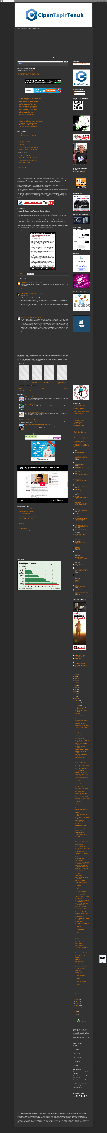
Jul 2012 (78, 997)
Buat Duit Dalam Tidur (77, 173)
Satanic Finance (78, 872)
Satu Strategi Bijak (79, 860)
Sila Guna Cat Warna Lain (81, 851)
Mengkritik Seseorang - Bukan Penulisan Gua (28, 120)
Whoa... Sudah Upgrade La (81, 846)
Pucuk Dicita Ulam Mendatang (81, 825)
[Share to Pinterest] (33, 274)
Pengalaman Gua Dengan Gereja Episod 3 (28, 107)
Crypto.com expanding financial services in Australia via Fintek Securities (81, 439)
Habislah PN (21, 523)
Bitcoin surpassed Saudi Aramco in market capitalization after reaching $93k (81, 445)
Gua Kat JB (77, 713)
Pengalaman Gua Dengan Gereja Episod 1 (28, 104)
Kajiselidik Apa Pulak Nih (80, 757)
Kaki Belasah (78, 513)
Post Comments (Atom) (28, 390)
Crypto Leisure (78, 658)
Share (101, 961)
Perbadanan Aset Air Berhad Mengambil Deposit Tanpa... (82, 866)
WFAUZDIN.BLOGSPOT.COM (81, 529)
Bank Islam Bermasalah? (80, 858)
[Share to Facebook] (32, 274)
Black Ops (21, 146)
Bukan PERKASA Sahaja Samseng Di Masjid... (80, 980)
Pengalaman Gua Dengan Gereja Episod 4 (28, 109)
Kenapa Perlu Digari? (80, 955)
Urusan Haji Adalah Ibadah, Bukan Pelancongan (29, 99)
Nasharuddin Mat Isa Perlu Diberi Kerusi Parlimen (81, 890)
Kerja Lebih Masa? (79, 807)
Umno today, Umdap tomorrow (80, 586)
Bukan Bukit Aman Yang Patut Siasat (26, 530)
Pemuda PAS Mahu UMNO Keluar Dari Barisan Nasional (82, 763)
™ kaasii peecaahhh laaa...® (81, 525)
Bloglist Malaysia (78, 541)
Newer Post (20, 388)
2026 (75, 673)
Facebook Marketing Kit (79, 408)
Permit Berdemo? (79, 786)
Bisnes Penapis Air (79, 844)
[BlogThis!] (29, 274)
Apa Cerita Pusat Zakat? (80, 855)
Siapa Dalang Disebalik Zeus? (81, 853)
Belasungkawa (78, 957)
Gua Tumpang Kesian (80, 791)
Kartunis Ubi (77, 580)
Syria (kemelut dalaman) (24, 133)
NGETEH (76, 531)
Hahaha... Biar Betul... (80, 830)
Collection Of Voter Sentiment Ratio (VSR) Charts (29, 128)
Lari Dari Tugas (78, 972)
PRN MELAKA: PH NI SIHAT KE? (81, 486)
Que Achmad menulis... (80, 568)
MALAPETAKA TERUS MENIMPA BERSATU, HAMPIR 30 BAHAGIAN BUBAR (81, 560)
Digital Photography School (81, 518)
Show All (88, 596)
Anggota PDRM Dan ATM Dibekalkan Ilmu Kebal (61, 382)
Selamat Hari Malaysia (80, 832)
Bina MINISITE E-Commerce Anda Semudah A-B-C (28, 74)
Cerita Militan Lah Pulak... (80, 880)
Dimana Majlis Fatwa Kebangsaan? (79, 821)
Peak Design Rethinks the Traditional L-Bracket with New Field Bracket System (81, 520)
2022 (75, 680)
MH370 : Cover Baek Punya (24, 162)
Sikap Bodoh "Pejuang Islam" (81, 733)
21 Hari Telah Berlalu (79, 770)
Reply (22, 288)
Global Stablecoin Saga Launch (81, 666)
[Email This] (27, 274)
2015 (75, 693)
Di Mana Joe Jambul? (80, 870)
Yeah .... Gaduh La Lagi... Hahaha (26, 518)
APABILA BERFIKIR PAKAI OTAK (81, 510)
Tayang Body (78, 963)
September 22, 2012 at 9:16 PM (35, 282)
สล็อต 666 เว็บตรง (78, 581)
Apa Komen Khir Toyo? (80, 806)
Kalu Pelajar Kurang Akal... (81, 951)
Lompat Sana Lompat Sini (80, 827)
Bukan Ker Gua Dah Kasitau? (81, 772)
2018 (75, 687)
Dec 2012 (78, 700)
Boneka (77, 937)
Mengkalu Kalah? (22, 167)
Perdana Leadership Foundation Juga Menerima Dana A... (82, 766)
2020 (75, 684)
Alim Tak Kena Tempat (23, 170)
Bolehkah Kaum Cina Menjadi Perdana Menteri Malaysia (31, 121)
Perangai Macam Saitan (79, 420)
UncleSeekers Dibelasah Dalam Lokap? (27, 521)
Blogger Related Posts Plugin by (25, 385)
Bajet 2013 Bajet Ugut (80, 715)
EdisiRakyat (77, 574)
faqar (76, 551)
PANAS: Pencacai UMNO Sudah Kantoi (27, 419)
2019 (75, 685)
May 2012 (78, 1001)
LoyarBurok (77, 547)
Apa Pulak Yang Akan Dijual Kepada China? (28, 516)
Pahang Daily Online (79, 452)
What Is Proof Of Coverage (80, 663)
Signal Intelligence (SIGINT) (24, 141)
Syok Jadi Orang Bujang (80, 717)
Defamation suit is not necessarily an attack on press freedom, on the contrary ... (82, 492)
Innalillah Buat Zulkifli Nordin (81, 796)
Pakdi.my (77, 461)
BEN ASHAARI (78, 479)
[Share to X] (30, 274)
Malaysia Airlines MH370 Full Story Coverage (28, 147)
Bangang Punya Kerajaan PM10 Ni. (26, 508)
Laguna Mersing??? (79, 916)
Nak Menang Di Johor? (80, 782)
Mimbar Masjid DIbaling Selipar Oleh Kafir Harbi (82, 986)
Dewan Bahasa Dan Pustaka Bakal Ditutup (81, 775)
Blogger (62, 1110)
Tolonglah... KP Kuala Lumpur (81, 947)
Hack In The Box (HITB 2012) (81, 723)
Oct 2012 (78, 703)
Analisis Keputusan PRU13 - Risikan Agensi (28, 126)
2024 (75, 676)
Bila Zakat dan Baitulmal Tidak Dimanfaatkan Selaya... (81, 989)
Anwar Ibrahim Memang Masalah (82, 749)
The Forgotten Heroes (80, 856)
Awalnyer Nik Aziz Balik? (80, 894)
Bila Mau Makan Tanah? (80, 910)
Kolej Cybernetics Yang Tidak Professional (81, 939)
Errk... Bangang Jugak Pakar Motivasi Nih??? (28, 160)
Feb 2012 (78, 1007)
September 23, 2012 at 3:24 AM (34, 317)
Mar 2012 (78, 1005)
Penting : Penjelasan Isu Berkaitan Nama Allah (28, 101)
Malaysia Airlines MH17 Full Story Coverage (28, 149)
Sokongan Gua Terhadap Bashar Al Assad (28, 135)
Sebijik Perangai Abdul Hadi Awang (26, 511)
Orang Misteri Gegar (79, 838)
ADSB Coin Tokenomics (79, 656)
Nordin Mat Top (22, 142)
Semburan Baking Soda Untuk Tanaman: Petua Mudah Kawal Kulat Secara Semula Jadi (81, 537)
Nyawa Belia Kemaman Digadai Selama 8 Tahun (82, 904)
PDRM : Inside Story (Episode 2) (82, 768)
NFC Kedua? (78, 836)
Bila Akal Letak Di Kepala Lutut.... (82, 923)
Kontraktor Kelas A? (79, 812)
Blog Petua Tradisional (80, 534)
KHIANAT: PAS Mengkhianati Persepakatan (28, 165)
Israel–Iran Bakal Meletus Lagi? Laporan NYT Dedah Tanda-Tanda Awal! (81, 592)
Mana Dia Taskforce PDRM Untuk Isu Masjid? (81, 928)
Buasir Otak (77, 496)
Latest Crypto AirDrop (79, 659)
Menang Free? (78, 823)
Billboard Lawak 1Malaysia (24, 155)
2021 (75, 682)
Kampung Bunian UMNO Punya (82, 725)
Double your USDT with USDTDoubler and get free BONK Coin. (81, 432)
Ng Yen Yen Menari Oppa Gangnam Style (80, 803)
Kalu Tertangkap (22, 381)
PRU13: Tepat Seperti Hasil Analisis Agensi (28, 123)
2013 (75, 696)
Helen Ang (77, 585)
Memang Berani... (79, 965)
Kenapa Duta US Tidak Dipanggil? (80, 779)
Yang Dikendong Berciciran (81, 882)
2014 (75, 695)
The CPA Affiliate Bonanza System (81, 411)
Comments (77, 93)
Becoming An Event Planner (80, 410)
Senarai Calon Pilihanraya (81, 966)
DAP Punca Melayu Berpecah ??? (81, 526)
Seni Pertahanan (22, 144)
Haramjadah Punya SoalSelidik (82, 798)
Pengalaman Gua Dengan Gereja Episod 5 (28, 111)
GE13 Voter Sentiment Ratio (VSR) (26, 124)
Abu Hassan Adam (79, 564)
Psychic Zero (24, 317)
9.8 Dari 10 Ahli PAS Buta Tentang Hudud (80, 708)
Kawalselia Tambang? (79, 425)
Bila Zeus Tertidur (79, 921)
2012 (75, 698)
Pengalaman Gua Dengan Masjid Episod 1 (28, 112)
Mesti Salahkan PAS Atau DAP (81, 759)
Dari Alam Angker (79, 943)
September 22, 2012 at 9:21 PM (35, 293)
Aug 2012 (78, 996)
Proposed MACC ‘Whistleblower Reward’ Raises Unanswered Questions (81, 504)
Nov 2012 (78, 702)
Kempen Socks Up (79, 760)
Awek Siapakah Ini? (79, 961)
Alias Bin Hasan (24, 293)
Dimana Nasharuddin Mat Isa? (81, 777)
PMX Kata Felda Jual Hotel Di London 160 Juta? (29, 157)
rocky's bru (77, 489)
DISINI (31, 70)
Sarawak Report (78, 502)
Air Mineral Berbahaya (79, 423)
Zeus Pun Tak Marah (79, 968)
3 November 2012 (79, 875)
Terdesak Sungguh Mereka (81, 727)
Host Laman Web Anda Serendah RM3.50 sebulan (28, 73)
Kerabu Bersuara (78, 589)
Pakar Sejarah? (78, 970)
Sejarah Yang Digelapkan (80, 941)
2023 (75, 678)
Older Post (66, 388)
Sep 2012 (78, 705)
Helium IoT (77, 662)
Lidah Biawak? (78, 898)
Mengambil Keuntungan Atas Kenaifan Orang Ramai (30, 98)
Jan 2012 (78, 1008)
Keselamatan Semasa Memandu (81, 419)
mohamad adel (24, 282)
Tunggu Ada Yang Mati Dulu (81, 834)
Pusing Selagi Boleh (23, 528)
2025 (75, 674)
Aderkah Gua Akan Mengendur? (82, 896)
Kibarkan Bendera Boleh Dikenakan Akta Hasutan (81, 934)
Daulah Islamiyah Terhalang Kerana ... (27, 114)
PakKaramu (77, 509)
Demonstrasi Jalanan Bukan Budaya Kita (81, 794)
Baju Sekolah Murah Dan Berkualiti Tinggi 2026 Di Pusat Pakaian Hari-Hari (81, 570)
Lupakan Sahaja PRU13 (80, 738)
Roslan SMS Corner (79, 485)
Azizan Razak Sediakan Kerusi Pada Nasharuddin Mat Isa (82, 863)
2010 (75, 1013)
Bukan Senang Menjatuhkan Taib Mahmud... (81, 810)
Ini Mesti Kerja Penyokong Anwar (82, 828)
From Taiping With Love (30, 404)
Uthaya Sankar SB (79, 467)
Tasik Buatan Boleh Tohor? (81, 839)
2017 (75, 689)
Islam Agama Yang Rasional (81, 718)
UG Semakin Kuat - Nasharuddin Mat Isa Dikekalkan (82, 901)
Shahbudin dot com (79, 557)
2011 (75, 1011)
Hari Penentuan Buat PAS (80, 911)
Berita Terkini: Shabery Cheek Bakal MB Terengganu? (81, 975)
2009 (75, 1014)
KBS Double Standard (80, 945)
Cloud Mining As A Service (81, 665)
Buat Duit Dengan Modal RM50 (79, 190)
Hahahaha (77, 992)
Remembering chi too (79, 548)
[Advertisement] (45, 49)
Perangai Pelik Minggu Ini (80, 908)
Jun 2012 (78, 999)
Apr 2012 (78, 1003)
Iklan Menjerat (78, 729)
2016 (75, 691)
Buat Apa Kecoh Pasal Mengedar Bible (27, 103)
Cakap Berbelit (78, 949)
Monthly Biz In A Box (78, 413)
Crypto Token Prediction (80, 655)
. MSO (76, 473)
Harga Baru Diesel (78, 422)
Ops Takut (77, 873)
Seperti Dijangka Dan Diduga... (82, 993)
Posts (76, 91)
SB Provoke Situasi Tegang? (81, 906)
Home (43, 388)
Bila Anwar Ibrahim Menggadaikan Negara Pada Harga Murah (38, 424)
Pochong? (77, 959)
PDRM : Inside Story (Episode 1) (82, 893)
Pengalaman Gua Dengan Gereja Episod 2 (28, 106)
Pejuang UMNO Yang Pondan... (82, 868)
